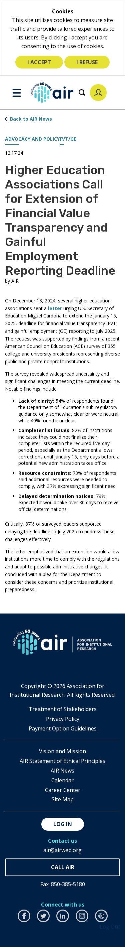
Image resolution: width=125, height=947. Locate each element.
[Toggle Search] (82, 92)
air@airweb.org (62, 850)
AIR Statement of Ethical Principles (62, 761)
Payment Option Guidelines (63, 728)
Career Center (62, 790)
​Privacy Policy (62, 718)
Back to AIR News (31, 119)
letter (55, 308)
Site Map (63, 799)
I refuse (87, 62)
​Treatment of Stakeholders (63, 709)
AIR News (62, 770)
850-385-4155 (62, 867)
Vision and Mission (62, 751)
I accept (39, 62)
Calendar (62, 780)
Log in (62, 824)
